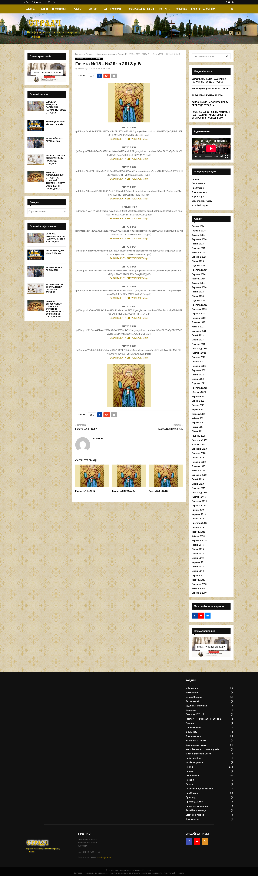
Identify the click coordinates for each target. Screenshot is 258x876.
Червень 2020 (199, 462)
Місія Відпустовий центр (198, 754)
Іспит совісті (192, 692)
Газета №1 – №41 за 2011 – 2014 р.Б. (204, 719)
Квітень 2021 (198, 418)
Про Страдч (59, 9)
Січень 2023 (198, 339)
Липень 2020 (198, 457)
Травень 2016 (198, 532)
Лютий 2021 (198, 427)
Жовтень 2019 (199, 497)
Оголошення (198, 183)
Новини (43, 9)
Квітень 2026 (198, 235)
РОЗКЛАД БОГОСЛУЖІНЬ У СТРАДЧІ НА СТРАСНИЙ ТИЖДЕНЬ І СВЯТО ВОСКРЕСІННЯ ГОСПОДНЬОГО (55, 180)
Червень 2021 (199, 409)
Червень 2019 (199, 514)
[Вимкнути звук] (221, 156)
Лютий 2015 (198, 545)
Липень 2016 (198, 527)
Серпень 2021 (198, 401)
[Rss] (205, 841)
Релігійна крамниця (196, 810)
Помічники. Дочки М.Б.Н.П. (200, 788)
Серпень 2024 (198, 274)
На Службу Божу (194, 758)
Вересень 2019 (199, 501)
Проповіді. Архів (194, 801)
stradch (81, 69)
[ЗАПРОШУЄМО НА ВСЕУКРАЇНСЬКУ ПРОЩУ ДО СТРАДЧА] (35, 159)
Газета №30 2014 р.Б (170, 429)
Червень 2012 (199, 562)
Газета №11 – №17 (86, 429)
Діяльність (191, 732)
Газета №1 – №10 (158, 491)
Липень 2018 (198, 518)
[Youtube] (197, 841)
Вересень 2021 (199, 396)
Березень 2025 (199, 257)
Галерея (77, 9)
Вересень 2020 (199, 449)
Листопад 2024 (199, 270)
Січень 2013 (198, 558)
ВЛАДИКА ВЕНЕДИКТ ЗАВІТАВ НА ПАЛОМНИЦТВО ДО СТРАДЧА (56, 107)
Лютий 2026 (198, 244)
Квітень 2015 (198, 536)
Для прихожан (112, 9)
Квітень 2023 (198, 326)
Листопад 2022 (199, 348)
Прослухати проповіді (197, 806)
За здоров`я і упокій (196, 740)
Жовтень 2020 (199, 444)
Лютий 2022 (198, 374)
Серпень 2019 (198, 505)
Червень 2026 (199, 231)
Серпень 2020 (198, 453)
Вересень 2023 (199, 309)
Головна (29, 9)
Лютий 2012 (198, 566)
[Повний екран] (226, 156)
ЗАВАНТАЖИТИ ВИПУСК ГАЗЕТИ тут (129, 139)
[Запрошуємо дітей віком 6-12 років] (35, 125)
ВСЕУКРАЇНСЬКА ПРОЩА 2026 (54, 139)
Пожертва (181, 9)
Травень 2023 (198, 322)
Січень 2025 (198, 261)
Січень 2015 (198, 549)
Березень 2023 (199, 331)
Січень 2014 (198, 553)
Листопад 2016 (199, 523)
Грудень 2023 (198, 300)
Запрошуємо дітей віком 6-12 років (55, 123)
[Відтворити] (195, 156)
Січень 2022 (198, 379)
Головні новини (194, 727)
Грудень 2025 (198, 248)
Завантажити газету (202, 201)
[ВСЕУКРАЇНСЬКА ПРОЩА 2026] (35, 142)
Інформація (198, 196)
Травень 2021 (198, 414)
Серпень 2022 (198, 357)
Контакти (164, 9)
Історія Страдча (200, 205)
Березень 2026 (199, 239)
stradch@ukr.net (104, 857)
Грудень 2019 (198, 488)
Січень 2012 (198, 571)
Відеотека (191, 710)
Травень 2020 (198, 466)
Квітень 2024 (198, 283)
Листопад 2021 (199, 388)
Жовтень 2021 (199, 392)
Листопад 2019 (199, 492)
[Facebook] (189, 841)
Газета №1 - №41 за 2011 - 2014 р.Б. (89, 59)
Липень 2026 (198, 226)
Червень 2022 (199, 366)
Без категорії (192, 701)
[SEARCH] (227, 56)
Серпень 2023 (198, 313)
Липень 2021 (198, 405)
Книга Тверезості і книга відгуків (202, 749)
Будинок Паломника (203, 9)
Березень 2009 (199, 593)
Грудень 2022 (198, 344)
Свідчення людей (195, 815)
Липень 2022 (198, 361)
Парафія (190, 780)
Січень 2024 (198, 296)
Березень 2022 (199, 370)
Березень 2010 (199, 584)
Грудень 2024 (198, 265)
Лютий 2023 (198, 335)
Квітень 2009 (198, 588)
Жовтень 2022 (199, 353)
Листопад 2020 (199, 440)
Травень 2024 (198, 278)
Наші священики (194, 762)
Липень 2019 (198, 510)
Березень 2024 (199, 287)
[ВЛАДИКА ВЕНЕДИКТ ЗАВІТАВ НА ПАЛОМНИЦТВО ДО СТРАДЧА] (35, 106)
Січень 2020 (198, 484)
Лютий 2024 (198, 292)
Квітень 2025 (198, 252)
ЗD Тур (93, 9)
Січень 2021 (198, 431)
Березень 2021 (199, 422)
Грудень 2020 (198, 436)
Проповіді (191, 797)
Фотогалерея (192, 819)
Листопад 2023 (199, 305)
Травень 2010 (198, 580)
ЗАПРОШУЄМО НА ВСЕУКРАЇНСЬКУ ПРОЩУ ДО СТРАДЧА (55, 159)
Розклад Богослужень (141, 9)
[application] (211, 149)
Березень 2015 (199, 540)
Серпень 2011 (198, 575)
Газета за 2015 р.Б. (195, 714)
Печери (189, 784)
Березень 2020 (199, 475)
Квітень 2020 (198, 470)
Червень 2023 (199, 318)
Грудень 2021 (198, 383)
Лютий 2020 (198, 479)
